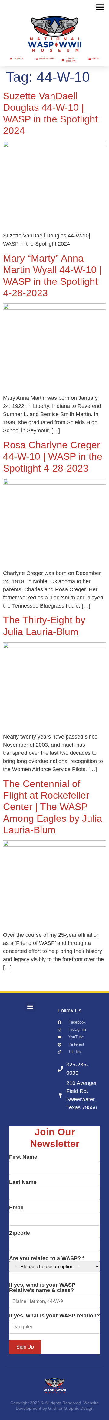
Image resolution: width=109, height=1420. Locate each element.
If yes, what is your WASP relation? (54, 1316)
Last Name (23, 1182)
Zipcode (19, 1233)
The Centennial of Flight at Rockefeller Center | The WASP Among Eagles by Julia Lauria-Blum (52, 807)
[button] (100, 7)
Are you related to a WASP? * (46, 1258)
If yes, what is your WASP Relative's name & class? (42, 1287)
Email (16, 1208)
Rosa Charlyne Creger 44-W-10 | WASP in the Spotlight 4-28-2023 (52, 457)
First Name (23, 1157)
